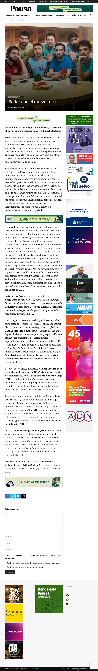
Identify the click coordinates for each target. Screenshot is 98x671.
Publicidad (65, 669)
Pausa (7, 20)
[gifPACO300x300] (79, 253)
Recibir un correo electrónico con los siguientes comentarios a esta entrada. (33, 563)
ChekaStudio (33, 669)
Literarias (82, 15)
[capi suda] (79, 380)
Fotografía (71, 15)
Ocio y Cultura (48, 15)
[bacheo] (79, 403)
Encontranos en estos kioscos (58, 2)
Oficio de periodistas (28, 2)
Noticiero (10, 15)
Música (21, 97)
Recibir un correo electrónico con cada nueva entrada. (25, 567)
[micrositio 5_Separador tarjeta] (34, 481)
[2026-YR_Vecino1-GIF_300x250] (79, 197)
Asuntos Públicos (23, 15)
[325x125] (79, 163)
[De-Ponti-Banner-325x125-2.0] (79, 303)
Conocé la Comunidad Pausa (80, 2)
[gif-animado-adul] (79, 124)
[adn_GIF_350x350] (79, 431)
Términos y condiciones (79, 669)
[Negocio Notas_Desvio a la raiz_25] (34, 219)
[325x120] (79, 174)
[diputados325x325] (79, 225)
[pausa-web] (79, 324)
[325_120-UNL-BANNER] (79, 264)
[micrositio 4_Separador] (34, 119)
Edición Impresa (42, 2)
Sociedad (36, 15)
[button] (90, 15)
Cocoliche (60, 15)
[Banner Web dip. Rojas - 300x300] (79, 292)
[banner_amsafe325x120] (79, 313)
